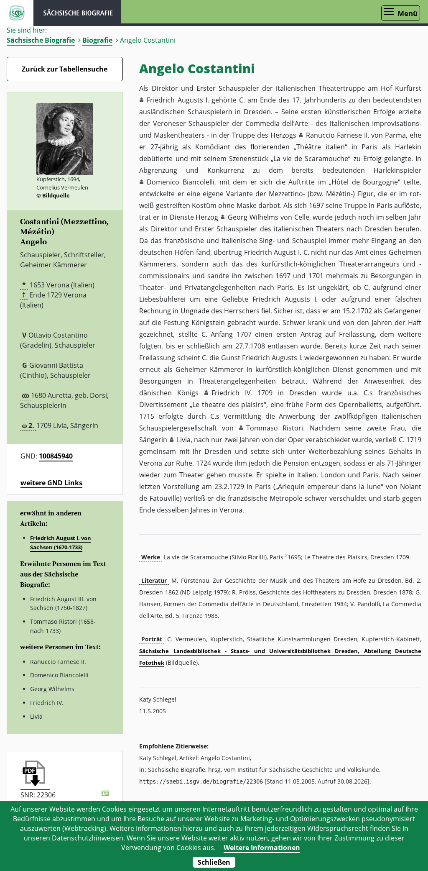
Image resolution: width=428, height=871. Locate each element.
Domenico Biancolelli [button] (180, 182)
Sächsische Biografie (41, 40)
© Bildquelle (53, 195)
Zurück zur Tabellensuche (64, 69)
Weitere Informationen (262, 847)
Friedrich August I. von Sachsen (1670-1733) (60, 542)
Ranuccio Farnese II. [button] (337, 135)
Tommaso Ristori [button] (274, 428)
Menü (407, 13)
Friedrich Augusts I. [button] (178, 100)
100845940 (56, 456)
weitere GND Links (51, 482)
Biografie (97, 40)
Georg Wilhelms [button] (253, 217)
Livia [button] (184, 439)
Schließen (214, 862)
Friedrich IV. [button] (231, 392)
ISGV (16, 13)
